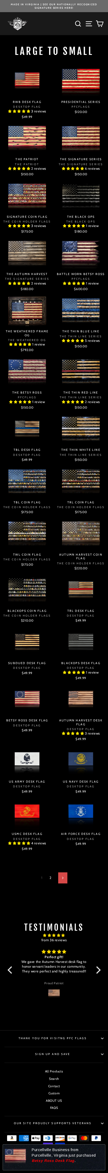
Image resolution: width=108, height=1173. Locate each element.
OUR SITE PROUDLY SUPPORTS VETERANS (52, 1123)
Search (54, 1079)
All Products (54, 1071)
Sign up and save (52, 1054)
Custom (54, 1093)
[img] (54, 935)
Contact (54, 1086)
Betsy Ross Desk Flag (53, 1160)
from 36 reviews (54, 940)
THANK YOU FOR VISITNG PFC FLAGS (53, 1038)
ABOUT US (54, 1101)
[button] (19, 111)
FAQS (54, 1108)
